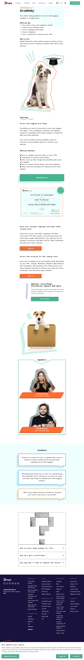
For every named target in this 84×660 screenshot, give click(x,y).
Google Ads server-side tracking (59, 617)
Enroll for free (42, 177)
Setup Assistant (46, 584)
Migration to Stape (75, 594)
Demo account (74, 611)
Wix (29, 624)
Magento (30, 621)
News (57, 591)
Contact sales (74, 589)
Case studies (60, 586)
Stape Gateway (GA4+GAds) (32, 606)
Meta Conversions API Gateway (33, 591)
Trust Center (73, 606)
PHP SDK (44, 614)
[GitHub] (13, 583)
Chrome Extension (47, 586)
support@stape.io (9, 590)
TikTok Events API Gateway (33, 601)
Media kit (72, 609)
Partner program (74, 604)
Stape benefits (60, 630)
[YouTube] (10, 583)
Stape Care (73, 581)
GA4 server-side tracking (61, 612)
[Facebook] (4, 583)
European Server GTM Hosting (32, 586)
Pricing (50, 3)
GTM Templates (46, 589)
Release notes (60, 594)
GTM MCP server (46, 604)
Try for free (75, 3)
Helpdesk (72, 586)
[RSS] (18, 583)
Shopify (30, 616)
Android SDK (45, 611)
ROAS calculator (46, 594)
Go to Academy (45, 299)
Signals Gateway (32, 609)
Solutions (27, 3)
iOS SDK (44, 609)
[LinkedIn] (15, 583)
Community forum (75, 591)
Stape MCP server (47, 601)
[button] (42, 548)
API (42, 619)
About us (72, 601)
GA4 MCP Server (46, 606)
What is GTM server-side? (60, 608)
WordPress (31, 619)
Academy (59, 581)
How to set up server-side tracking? (60, 602)
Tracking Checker (46, 581)
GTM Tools (45, 591)
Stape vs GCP (60, 633)
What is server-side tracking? (60, 597)
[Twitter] (7, 583)
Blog (57, 584)
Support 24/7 (74, 584)
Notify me (31, 248)
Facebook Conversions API (60, 623)
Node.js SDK (45, 616)
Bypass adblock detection (60, 627)
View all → (31, 629)
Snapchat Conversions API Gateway (32, 596)
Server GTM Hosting (31, 582)
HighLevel (30, 626)
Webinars (59, 589)
